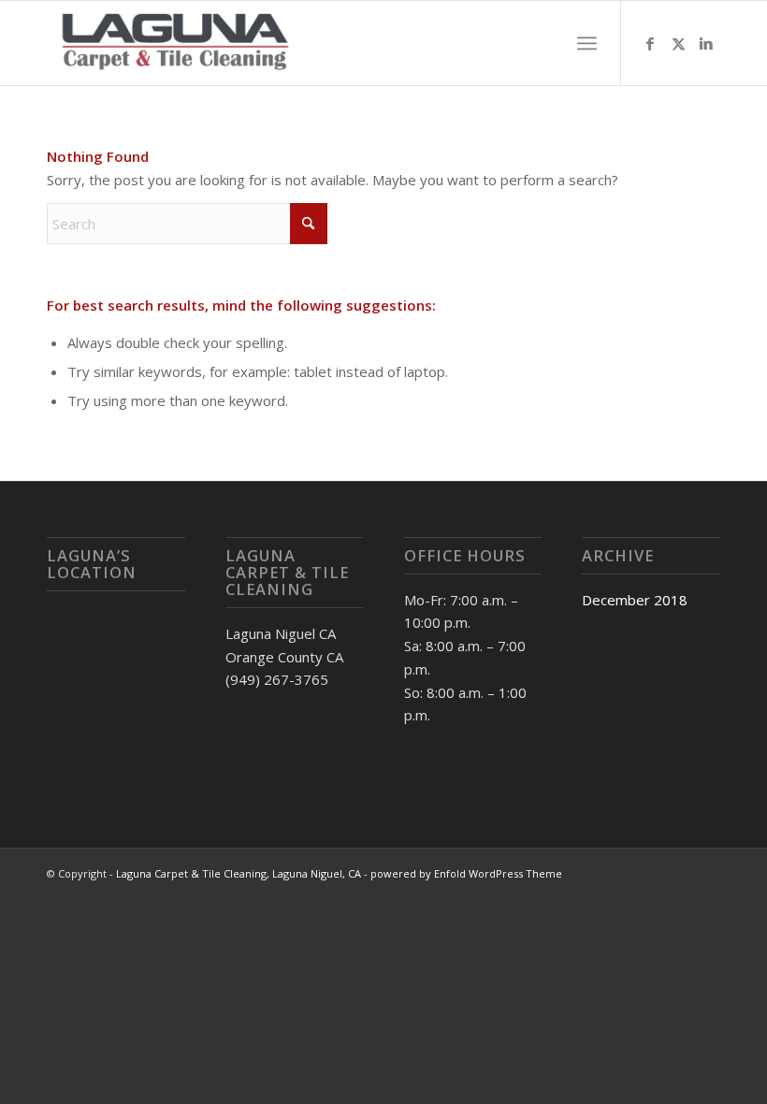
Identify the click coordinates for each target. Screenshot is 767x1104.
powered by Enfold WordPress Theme (466, 873)
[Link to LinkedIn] (706, 43)
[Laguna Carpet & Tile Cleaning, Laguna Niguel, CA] (176, 43)
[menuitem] (587, 43)
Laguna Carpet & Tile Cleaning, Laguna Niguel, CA (238, 873)
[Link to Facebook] (650, 43)
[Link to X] (678, 43)
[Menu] (587, 43)
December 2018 (634, 599)
